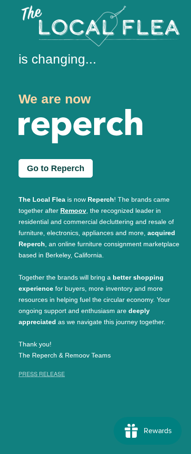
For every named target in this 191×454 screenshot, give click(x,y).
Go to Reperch (55, 168)
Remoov (73, 210)
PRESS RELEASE (42, 373)
